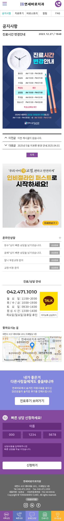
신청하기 (32, 465)
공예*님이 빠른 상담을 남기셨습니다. (22, 252)
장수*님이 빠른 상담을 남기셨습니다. (22, 245)
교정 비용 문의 (11, 267)
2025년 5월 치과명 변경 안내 (32, 145)
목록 (32, 154)
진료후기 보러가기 (32, 401)
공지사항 (6, 13)
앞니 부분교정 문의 (13, 260)
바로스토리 (32, 13)
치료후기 (19, 13)
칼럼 (45, 13)
